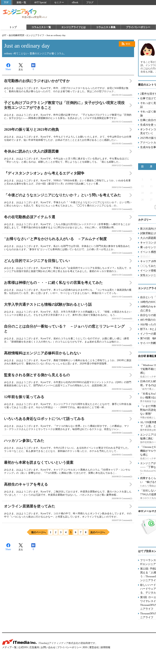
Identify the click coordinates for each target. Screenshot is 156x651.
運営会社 (94, 647)
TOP (6, 2)
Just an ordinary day (56, 35)
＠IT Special (40, 2)
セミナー (59, 2)
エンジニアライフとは (73, 27)
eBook (75, 2)
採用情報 (105, 647)
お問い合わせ (48, 647)
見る (20, 69)
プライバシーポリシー (138, 27)
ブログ (89, 2)
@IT (4, 35)
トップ (13, 27)
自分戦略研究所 (16, 35)
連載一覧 (21, 2)
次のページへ (97, 532)
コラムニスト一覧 (41, 27)
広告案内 (34, 647)
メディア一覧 (9, 647)
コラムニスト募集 (106, 27)
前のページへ (38, 532)
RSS (128, 44)
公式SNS (23, 647)
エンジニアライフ (25, 14)
